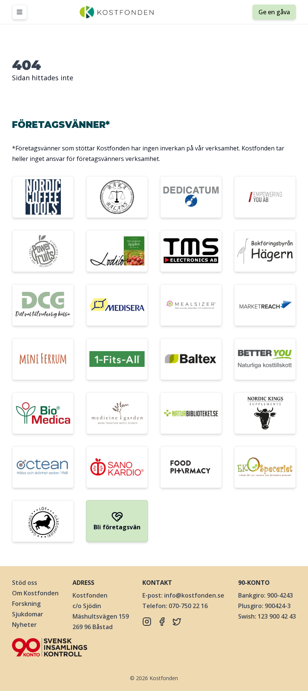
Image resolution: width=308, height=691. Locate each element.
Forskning (26, 603)
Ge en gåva (274, 12)
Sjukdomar (27, 614)
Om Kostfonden (35, 593)
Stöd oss (24, 582)
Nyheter (24, 624)
